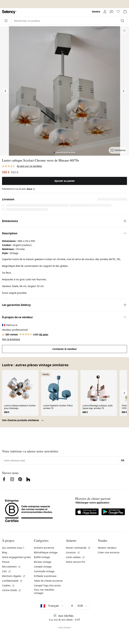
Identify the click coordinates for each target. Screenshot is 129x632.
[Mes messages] (112, 12)
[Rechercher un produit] (123, 20)
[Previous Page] (5, 91)
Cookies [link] (8, 585)
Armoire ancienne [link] (44, 547)
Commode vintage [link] (44, 571)
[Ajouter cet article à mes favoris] (124, 31)
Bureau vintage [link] (42, 561)
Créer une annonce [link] (108, 552)
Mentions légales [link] (13, 576)
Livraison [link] (73, 552)
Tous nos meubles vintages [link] (44, 591)
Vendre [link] (96, 11)
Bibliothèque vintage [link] (45, 552)
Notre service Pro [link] (75, 561)
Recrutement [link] (11, 566)
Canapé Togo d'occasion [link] (47, 585)
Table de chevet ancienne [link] (48, 580)
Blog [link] (4, 552)
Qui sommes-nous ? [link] (13, 547)
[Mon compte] (105, 12)
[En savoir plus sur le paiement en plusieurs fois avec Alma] (31, 189)
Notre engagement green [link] (16, 557)
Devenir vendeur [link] (107, 547)
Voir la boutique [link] (11, 339)
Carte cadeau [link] (75, 557)
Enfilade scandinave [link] (45, 576)
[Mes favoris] (118, 12)
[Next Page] (123, 91)
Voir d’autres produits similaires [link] (21, 420)
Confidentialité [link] (12, 580)
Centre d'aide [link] (11, 590)
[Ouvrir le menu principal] (6, 21)
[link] (9, 12)
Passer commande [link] (78, 547)
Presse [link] (5, 561)
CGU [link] (6, 571)
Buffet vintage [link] (42, 557)
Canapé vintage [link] (43, 566)
